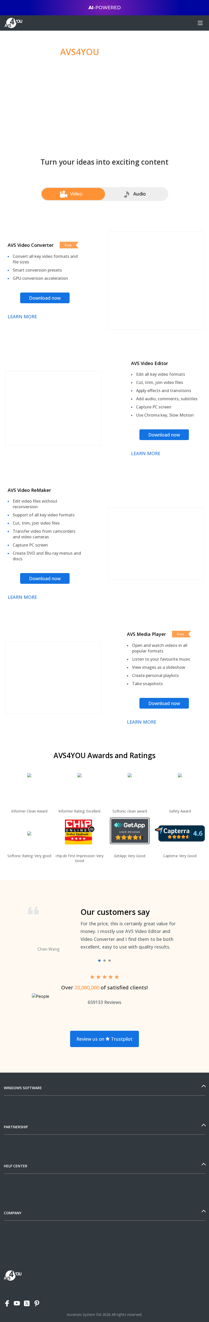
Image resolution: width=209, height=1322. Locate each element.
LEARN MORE (22, 316)
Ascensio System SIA (84, 1314)
